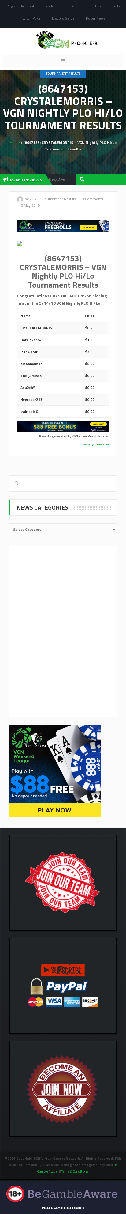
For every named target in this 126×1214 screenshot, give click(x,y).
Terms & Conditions (75, 1171)
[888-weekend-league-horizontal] (63, 225)
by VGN (31, 199)
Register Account (20, 6)
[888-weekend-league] (55, 770)
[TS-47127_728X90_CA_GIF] (63, 426)
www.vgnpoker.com (96, 444)
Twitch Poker (31, 18)
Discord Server (64, 18)
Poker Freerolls (107, 6)
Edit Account (74, 6)
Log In (49, 6)
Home (15, 142)
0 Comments (92, 199)
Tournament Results (63, 73)
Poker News (95, 18)
